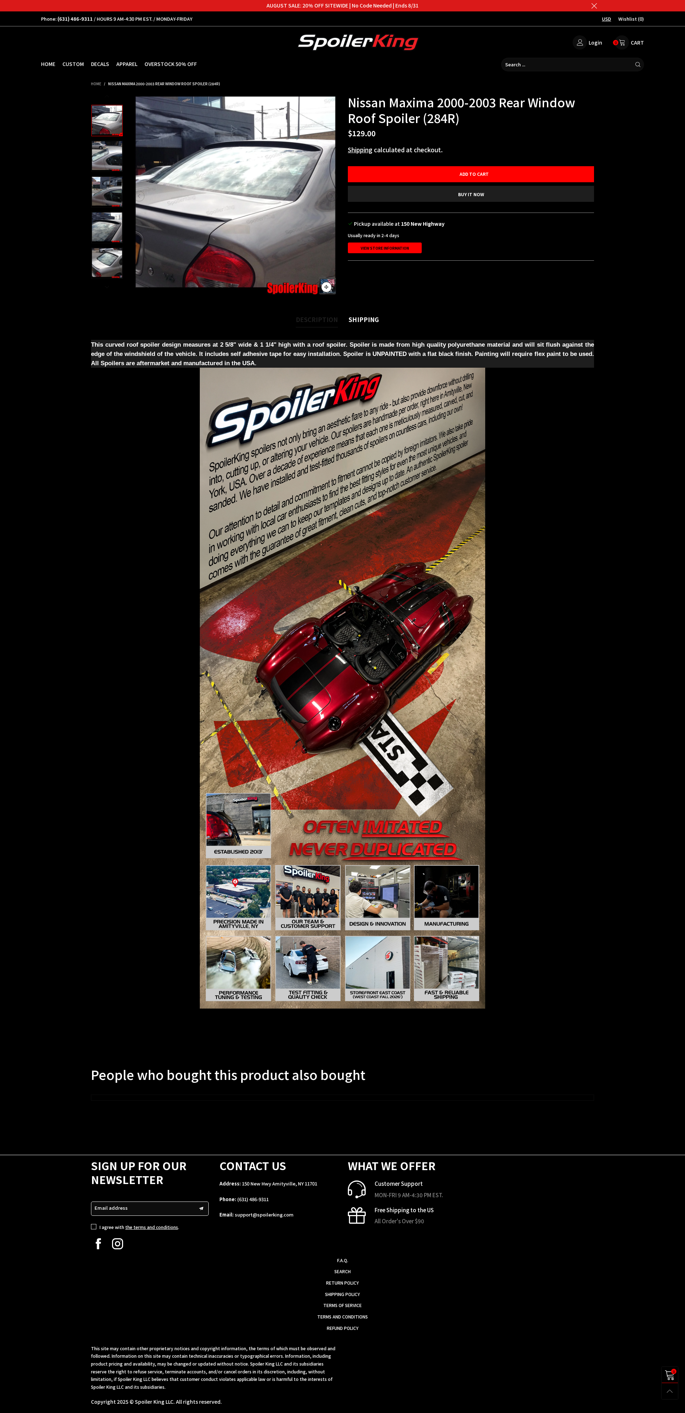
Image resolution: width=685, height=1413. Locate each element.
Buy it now (471, 194)
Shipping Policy (342, 1294)
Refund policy (343, 1328)
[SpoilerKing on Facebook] (98, 1243)
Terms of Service (342, 1305)
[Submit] (638, 64)
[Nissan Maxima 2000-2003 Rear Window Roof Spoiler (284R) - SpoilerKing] (235, 196)
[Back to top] (670, 1391)
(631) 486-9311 (253, 1199)
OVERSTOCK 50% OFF (170, 63)
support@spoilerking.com (264, 1214)
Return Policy (342, 1283)
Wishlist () (631, 18)
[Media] (326, 287)
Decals (100, 63)
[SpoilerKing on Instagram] (117, 1243)
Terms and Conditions (342, 1316)
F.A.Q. (342, 1260)
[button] (139, 196)
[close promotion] (594, 5)
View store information (385, 248)
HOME (48, 63)
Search (342, 1271)
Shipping (360, 149)
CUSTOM (73, 63)
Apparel (126, 63)
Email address (111, 1207)
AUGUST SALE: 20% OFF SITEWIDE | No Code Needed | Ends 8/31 (342, 5)
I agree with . (139, 1227)
